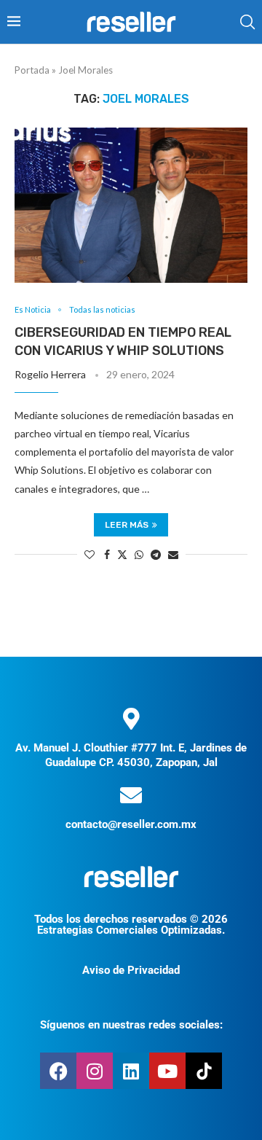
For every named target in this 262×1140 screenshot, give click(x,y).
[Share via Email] (173, 554)
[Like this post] (89, 554)
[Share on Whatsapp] (139, 554)
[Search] (247, 22)
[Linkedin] (131, 1071)
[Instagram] (94, 1071)
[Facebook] (58, 1071)
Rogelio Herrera (50, 374)
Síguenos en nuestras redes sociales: (131, 1024)
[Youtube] (167, 1071)
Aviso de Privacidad (131, 970)
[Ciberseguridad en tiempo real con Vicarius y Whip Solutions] (131, 205)
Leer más (126, 525)
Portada (32, 70)
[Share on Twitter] (122, 554)
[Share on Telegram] (156, 554)
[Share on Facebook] (107, 554)
